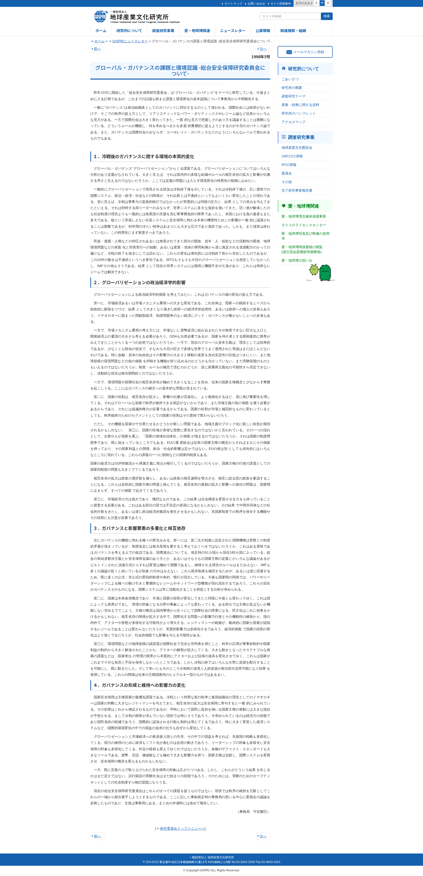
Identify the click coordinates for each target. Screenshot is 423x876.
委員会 (287, 173)
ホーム (100, 30)
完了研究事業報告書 (297, 190)
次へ (263, 49)
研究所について (129, 30)
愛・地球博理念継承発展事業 (304, 216)
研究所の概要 (292, 88)
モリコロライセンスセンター (304, 225)
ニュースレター (233, 30)
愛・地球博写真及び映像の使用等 (305, 236)
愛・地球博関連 (197, 30)
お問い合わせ (256, 3)
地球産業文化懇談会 (297, 148)
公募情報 (263, 30)
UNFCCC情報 (292, 156)
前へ (97, 49)
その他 (287, 182)
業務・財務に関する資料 (300, 105)
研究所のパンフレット (299, 113)
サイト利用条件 (280, 3)
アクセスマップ (294, 122)
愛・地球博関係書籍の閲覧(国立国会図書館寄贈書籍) (302, 249)
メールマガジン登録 (308, 52)
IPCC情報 (289, 165)
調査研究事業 (163, 30)
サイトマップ (233, 3)
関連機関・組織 (293, 30)
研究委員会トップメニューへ (182, 828)
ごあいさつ (290, 79)
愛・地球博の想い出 (297, 260)
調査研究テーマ (294, 96)
